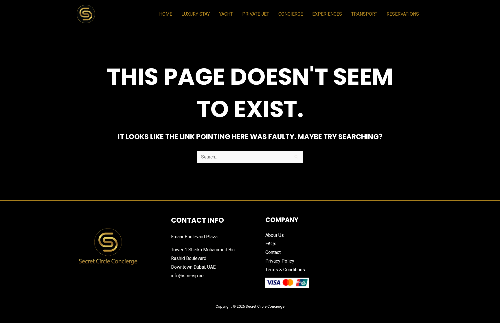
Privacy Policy (279, 261)
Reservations (403, 14)
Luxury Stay (195, 14)
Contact (273, 252)
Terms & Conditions (285, 269)
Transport (364, 14)
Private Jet (255, 14)
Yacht (226, 14)
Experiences (327, 14)
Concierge (290, 14)
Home (165, 14)
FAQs (270, 243)
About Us (274, 235)
